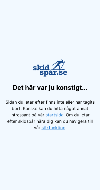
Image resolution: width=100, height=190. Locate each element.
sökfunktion (53, 127)
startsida (54, 114)
